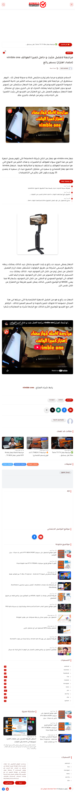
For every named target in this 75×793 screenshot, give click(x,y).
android (69, 53)
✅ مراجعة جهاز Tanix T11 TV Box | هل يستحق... (62, 454)
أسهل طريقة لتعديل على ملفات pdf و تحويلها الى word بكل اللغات (21, 740)
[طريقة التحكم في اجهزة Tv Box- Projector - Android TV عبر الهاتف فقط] (64, 575)
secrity (36, 694)
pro (36, 690)
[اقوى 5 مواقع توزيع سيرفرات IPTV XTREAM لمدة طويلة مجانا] (64, 565)
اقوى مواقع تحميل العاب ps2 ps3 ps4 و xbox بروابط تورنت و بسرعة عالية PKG (30, 606)
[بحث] (3, 4)
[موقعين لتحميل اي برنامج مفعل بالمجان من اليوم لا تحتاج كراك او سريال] (64, 651)
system (36, 701)
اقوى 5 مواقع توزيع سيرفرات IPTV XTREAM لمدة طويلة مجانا (36, 563)
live (36, 677)
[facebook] (34, 536)
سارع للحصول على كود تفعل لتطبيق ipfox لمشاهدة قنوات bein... (48, 201)
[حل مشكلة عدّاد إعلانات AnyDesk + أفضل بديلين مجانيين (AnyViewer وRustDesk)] (64, 586)
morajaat (51, 400)
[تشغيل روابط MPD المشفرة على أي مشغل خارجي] (64, 629)
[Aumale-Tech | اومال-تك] (37, 4)
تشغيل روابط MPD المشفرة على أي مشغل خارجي (40, 628)
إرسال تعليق (65, 472)
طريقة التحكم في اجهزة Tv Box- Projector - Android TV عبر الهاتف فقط (32, 574)
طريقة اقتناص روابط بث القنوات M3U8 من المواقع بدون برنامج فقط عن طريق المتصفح (30, 597)
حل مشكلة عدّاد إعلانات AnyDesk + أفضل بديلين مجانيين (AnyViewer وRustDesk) (33, 586)
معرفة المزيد (8, 783)
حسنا (20, 783)
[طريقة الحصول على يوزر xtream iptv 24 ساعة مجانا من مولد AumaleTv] (64, 640)
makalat (36, 680)
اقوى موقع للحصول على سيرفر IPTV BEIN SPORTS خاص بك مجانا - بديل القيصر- (32, 554)
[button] (64, 410)
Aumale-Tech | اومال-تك (49, 789)
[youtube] (40, 536)
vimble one (28, 388)
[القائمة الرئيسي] (71, 4)
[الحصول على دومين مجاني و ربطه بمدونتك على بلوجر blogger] (64, 619)
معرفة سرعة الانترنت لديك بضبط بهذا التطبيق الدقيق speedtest (49, 188)
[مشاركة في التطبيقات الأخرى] (46, 410)
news (36, 687)
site (36, 697)
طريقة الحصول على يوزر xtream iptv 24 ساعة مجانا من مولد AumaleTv (33, 639)
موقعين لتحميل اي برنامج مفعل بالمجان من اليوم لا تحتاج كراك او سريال (32, 650)
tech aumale (64, 68)
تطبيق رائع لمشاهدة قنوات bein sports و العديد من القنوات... (49, 194)
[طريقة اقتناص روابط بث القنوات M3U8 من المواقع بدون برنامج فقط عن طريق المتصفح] (64, 597)
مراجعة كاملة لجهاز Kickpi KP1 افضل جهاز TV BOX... (14, 454)
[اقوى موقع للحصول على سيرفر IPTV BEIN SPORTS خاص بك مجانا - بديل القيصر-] (64, 554)
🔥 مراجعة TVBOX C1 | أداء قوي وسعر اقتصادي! (41, 44)
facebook (36, 673)
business (36, 670)
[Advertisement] (37, 26)
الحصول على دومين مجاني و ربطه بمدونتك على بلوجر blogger (36, 617)
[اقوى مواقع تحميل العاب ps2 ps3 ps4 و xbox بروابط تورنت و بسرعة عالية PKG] (64, 608)
